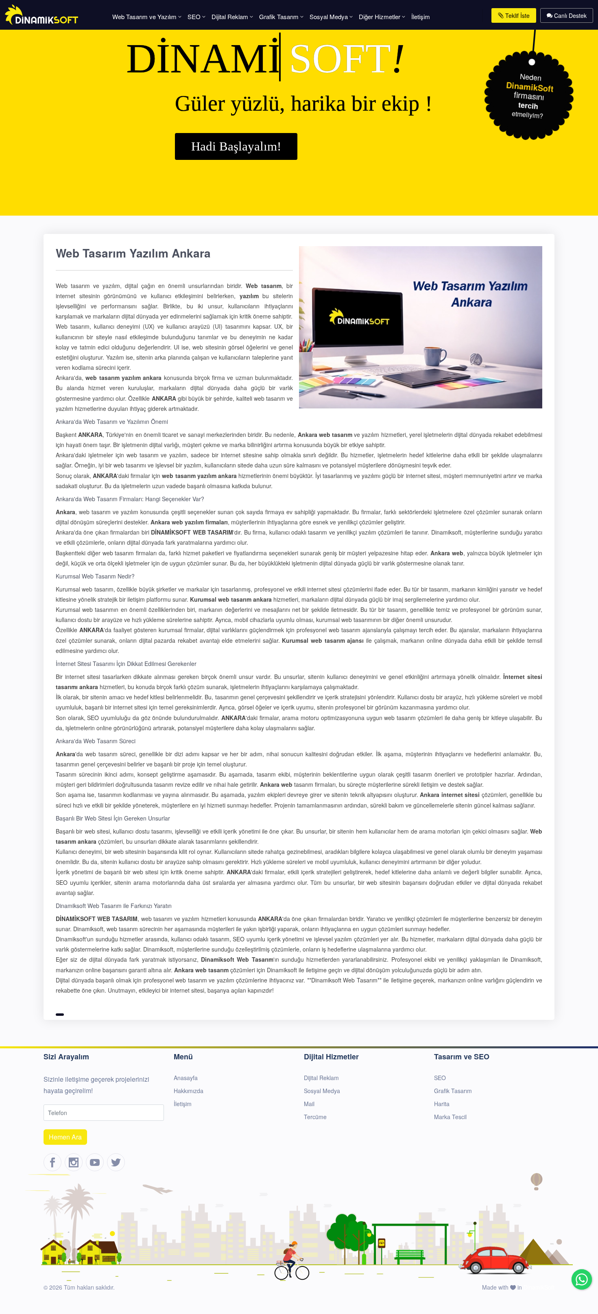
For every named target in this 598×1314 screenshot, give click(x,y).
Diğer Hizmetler (379, 16)
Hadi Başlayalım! (236, 146)
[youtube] (95, 1162)
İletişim (420, 16)
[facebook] (52, 1162)
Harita (442, 1104)
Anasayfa (186, 1078)
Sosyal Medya (329, 16)
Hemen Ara (65, 1137)
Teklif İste (517, 15)
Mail (309, 1104)
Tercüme (315, 1117)
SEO (194, 16)
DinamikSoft (539, 1287)
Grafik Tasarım (279, 16)
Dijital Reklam (230, 16)
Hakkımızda (188, 1091)
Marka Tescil (450, 1117)
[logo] (41, 14)
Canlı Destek (569, 15)
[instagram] (74, 1162)
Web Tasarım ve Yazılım (144, 16)
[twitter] (116, 1162)
